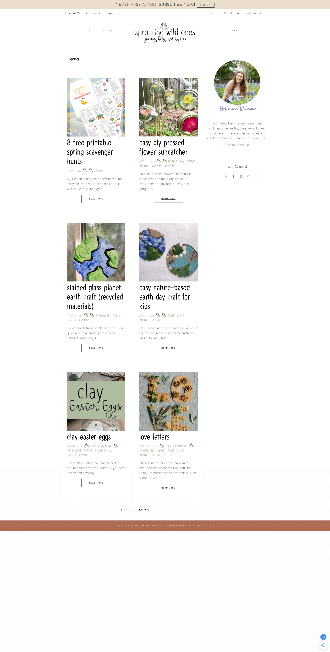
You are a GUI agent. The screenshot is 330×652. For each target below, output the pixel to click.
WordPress (195, 525)
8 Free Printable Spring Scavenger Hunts (90, 152)
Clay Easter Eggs (89, 436)
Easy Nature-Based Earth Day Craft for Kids (164, 297)
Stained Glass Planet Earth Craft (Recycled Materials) (95, 297)
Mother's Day (176, 162)
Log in (208, 525)
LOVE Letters (154, 436)
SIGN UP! (205, 5)
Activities (102, 316)
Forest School (176, 316)
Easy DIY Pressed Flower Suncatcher (163, 147)
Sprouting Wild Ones (165, 32)
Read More (96, 199)
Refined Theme (149, 525)
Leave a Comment (100, 446)
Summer (156, 166)
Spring (98, 171)
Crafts (88, 451)
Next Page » (144, 510)
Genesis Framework (175, 525)
